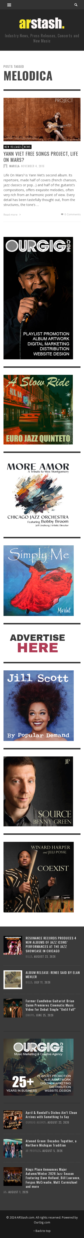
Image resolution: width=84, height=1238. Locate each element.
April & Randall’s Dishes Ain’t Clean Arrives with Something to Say (51, 1114)
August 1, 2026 (18, 1192)
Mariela (14, 166)
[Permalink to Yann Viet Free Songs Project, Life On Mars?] (42, 119)
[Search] (9, 4)
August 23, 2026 (45, 956)
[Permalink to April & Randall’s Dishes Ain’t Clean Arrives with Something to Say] (13, 1119)
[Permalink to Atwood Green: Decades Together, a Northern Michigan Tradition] (13, 1148)
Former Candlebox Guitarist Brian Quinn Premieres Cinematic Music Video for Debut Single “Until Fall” (51, 1005)
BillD (29, 956)
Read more (11, 214)
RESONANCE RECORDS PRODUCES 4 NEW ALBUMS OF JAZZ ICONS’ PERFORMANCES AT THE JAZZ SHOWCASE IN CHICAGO (51, 944)
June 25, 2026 (45, 1015)
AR (5, 1192)
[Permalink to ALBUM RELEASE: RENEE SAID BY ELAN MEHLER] (13, 979)
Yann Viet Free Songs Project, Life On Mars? (41, 156)
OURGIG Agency (36, 1122)
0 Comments (72, 214)
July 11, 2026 (42, 982)
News (27, 147)
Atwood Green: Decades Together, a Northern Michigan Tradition (51, 1142)
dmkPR (30, 1015)
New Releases (13, 147)
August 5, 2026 (52, 1151)
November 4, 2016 (33, 166)
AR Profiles (33, 1151)
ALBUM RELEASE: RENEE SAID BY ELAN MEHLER (53, 974)
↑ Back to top (42, 1231)
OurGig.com (42, 1222)
